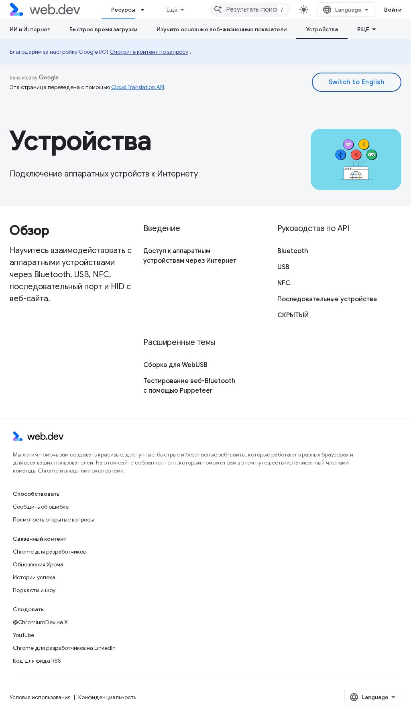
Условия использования (40, 697)
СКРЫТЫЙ (293, 315)
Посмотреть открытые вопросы (53, 519)
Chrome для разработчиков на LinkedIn (64, 647)
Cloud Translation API (137, 87)
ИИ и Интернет (30, 29)
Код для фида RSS (37, 660)
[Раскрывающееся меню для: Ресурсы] (146, 9)
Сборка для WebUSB (175, 365)
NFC (283, 283)
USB (283, 267)
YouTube (23, 635)
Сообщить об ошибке (41, 506)
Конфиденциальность (107, 697)
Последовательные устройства (327, 299)
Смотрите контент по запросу (149, 51)
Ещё (172, 9)
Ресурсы (123, 9)
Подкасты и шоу (34, 590)
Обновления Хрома (38, 564)
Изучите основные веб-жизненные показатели (222, 29)
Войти (393, 9)
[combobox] (250, 9)
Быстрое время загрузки (103, 29)
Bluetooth (292, 251)
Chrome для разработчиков (49, 551)
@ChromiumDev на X (40, 622)
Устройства (322, 29)
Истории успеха (34, 577)
